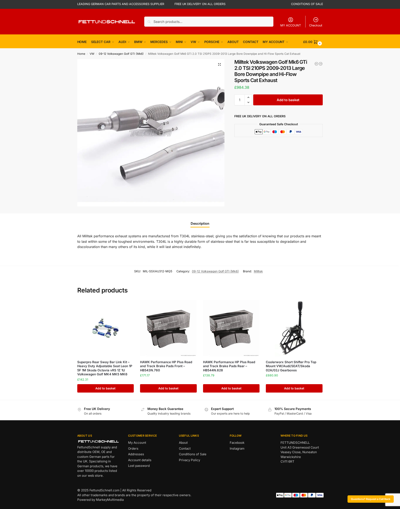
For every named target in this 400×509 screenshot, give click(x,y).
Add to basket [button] (105, 388)
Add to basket (288, 100)
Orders (133, 448)
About (183, 443)
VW (92, 53)
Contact (185, 448)
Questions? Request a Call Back (370, 499)
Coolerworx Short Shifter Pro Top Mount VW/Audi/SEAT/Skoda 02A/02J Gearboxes (291, 366)
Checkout (315, 25)
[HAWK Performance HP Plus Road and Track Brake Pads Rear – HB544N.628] (231, 328)
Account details (139, 460)
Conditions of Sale (192, 454)
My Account (137, 443)
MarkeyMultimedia (110, 500)
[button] (219, 64)
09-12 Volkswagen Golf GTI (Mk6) (121, 53)
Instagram (237, 448)
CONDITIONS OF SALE (307, 4)
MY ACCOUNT (290, 25)
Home (81, 53)
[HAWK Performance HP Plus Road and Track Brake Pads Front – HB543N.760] (168, 328)
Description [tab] (200, 223)
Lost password (139, 466)
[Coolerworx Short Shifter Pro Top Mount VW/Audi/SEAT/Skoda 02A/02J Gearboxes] (294, 328)
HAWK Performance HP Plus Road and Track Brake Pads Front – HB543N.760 (166, 366)
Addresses (136, 454)
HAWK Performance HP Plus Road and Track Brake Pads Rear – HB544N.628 (229, 366)
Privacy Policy (189, 460)
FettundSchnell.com (104, 490)
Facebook (237, 443)
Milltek (258, 271)
